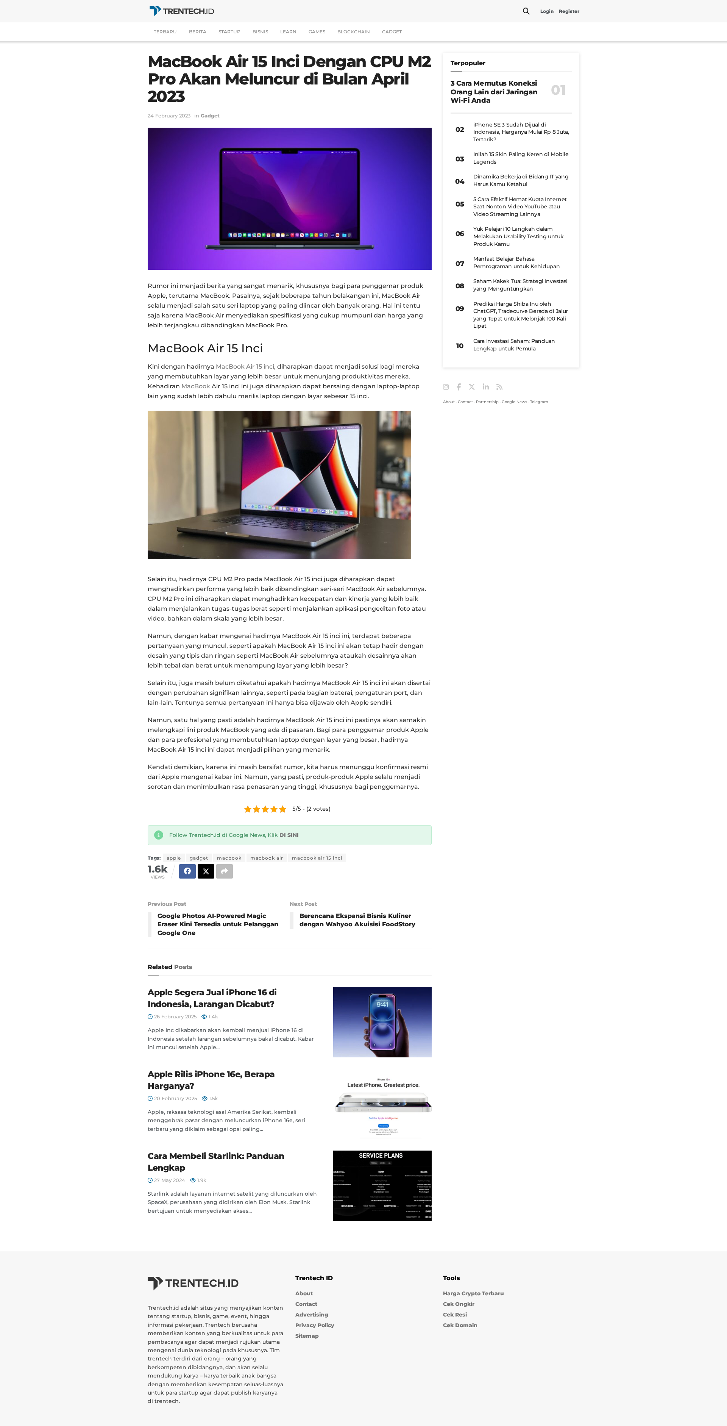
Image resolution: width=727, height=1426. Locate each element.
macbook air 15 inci (317, 858)
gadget (199, 858)
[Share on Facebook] (187, 871)
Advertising (311, 1314)
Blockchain (353, 31)
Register (569, 11)
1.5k (212, 1098)
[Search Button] (526, 11)
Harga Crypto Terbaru (473, 1293)
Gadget (392, 31)
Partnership (487, 401)
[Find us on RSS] (499, 387)
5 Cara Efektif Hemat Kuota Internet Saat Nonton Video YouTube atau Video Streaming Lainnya (520, 206)
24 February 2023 (169, 116)
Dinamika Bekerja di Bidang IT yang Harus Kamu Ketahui (520, 180)
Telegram (539, 401)
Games (317, 31)
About (449, 401)
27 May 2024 (169, 1180)
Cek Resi (455, 1314)
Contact (465, 401)
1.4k (212, 1016)
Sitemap (307, 1335)
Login (547, 11)
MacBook (195, 386)
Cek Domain (460, 1325)
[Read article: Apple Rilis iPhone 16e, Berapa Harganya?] (382, 1104)
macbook (229, 858)
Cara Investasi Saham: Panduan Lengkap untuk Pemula (514, 345)
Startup (229, 31)
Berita (197, 31)
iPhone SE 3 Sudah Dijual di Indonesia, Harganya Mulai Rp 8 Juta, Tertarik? (521, 132)
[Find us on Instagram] (446, 387)
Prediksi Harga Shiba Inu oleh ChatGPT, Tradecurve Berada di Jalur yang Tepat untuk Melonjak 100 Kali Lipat (520, 315)
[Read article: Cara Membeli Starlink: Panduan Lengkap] (382, 1186)
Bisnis (260, 31)
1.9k (201, 1180)
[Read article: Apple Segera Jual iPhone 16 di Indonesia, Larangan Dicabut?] (382, 1022)
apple (174, 858)
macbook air (266, 858)
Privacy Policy (314, 1325)
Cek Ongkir (458, 1304)
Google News (514, 401)
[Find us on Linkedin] (486, 387)
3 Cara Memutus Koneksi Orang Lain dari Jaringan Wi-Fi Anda (494, 92)
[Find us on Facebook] (459, 387)
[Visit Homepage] (182, 11)
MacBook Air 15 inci (245, 366)
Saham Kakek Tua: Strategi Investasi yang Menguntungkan (520, 285)
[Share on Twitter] (206, 871)
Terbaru (165, 31)
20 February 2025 (175, 1098)
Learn (288, 31)
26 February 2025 (175, 1016)
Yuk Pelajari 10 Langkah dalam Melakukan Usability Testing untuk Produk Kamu (518, 236)
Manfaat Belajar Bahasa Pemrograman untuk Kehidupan (516, 262)
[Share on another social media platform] (224, 871)
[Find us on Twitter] (471, 387)
